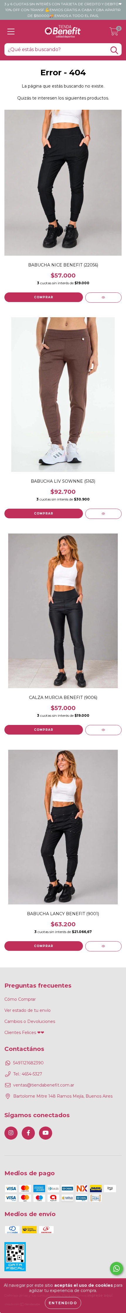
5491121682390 (28, 1063)
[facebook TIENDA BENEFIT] (28, 1133)
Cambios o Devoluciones (29, 1021)
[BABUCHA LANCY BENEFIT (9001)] (103, 946)
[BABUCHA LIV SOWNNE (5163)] (103, 514)
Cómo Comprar (20, 999)
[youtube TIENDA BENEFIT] (45, 1133)
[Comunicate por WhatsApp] (116, 1268)
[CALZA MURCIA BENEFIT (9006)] (103, 730)
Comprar (43, 297)
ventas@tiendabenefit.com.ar (43, 1085)
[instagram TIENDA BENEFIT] (11, 1133)
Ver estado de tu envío (27, 1010)
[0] (114, 33)
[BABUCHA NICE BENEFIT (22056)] (103, 297)
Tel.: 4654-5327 (27, 1074)
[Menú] (11, 31)
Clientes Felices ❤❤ (24, 1032)
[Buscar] (114, 50)
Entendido (63, 1303)
